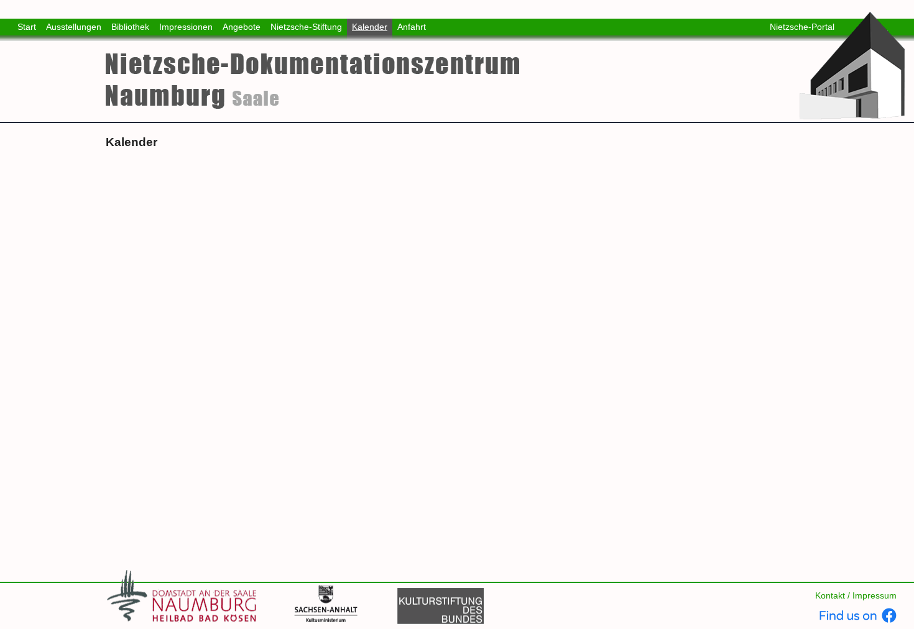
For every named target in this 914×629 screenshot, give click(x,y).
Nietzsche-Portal (802, 27)
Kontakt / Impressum (856, 595)
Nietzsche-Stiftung (306, 27)
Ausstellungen (73, 27)
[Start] (853, 65)
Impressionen (186, 27)
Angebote (242, 27)
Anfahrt (411, 27)
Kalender (369, 27)
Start (26, 27)
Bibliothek (130, 27)
